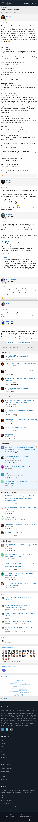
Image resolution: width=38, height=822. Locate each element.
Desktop (13, 358)
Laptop (14, 365)
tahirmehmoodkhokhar (11, 451)
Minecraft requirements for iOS (16, 388)
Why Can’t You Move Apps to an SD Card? (18, 621)
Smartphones (5, 771)
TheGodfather (8, 365)
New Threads (6, 594)
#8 (36, 328)
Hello (7, 474)
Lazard (8, 180)
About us (20, 820)
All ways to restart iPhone (14, 532)
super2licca (8, 519)
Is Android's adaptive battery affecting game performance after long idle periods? (20, 448)
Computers (4, 779)
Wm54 (6, 475)
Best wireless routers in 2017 (15, 427)
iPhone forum (5, 741)
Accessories (17, 460)
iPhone (14, 534)
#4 (36, 286)
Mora (6, 558)
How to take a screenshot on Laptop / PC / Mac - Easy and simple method (20, 401)
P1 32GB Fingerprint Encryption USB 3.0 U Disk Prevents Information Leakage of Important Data (20, 498)
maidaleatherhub (9, 460)
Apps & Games (5, 757)
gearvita (7, 502)
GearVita (12, 502)
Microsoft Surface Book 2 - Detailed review (20, 363)
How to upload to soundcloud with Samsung (21, 420)
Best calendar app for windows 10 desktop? (20, 371)
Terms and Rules (12, 820)
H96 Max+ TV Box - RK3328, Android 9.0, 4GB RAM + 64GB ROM (19, 565)
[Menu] (2, 3)
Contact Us (7, 803)
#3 (36, 221)
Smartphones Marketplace (11, 806)
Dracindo (9, 321)
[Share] (34, 23)
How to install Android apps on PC (17, 356)
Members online (7, 648)
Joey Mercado (11, 279)
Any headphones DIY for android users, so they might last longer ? (20, 555)
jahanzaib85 (8, 485)
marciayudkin (8, 534)
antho (8, 303)
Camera (3, 752)
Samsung (13, 577)
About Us (6, 795)
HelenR (6, 548)
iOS (12, 526)
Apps (14, 373)
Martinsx (9, 214)
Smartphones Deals (6, 768)
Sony (2, 746)
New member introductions (16, 475)
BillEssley (7, 587)
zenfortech (7, 577)
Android (15, 414)
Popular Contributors (8, 667)
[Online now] (4, 19)
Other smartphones (6, 749)
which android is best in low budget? (18, 466)
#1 (36, 23)
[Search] (36, 3)
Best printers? (10, 435)
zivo (6, 468)
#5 (36, 310)
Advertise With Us (8, 800)
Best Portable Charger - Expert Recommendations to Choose (16, 482)
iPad (6, 633)
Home (25, 820)
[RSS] (29, 820)
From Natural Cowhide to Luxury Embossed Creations (17, 458)
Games (13, 390)
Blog (5, 798)
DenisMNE (5, 12)
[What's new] (32, 3)
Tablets (3, 754)
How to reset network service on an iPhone (20, 525)
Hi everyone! (9, 517)
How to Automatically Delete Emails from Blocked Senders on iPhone (18, 606)
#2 (36, 187)
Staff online (5, 638)
